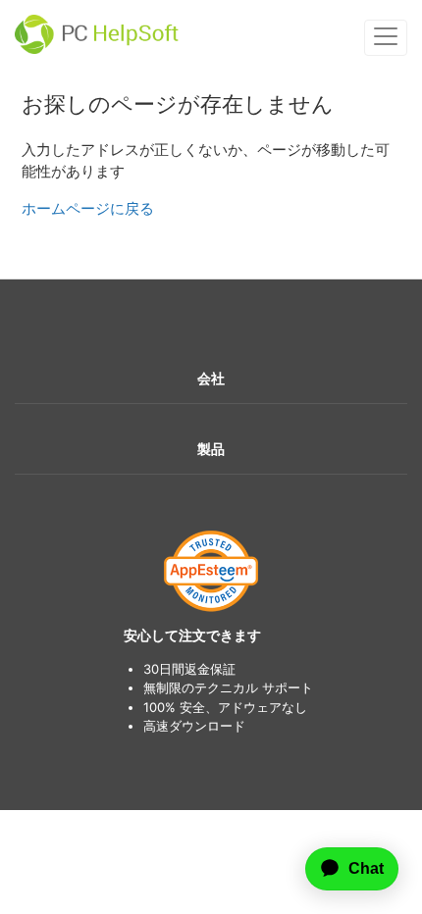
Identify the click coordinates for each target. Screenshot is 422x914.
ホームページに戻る (88, 208)
